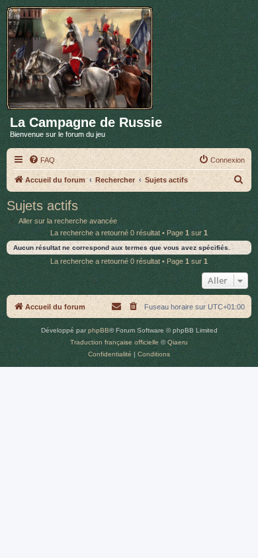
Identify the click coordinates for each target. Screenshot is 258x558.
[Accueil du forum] (84, 55)
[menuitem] (41, 160)
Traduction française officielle (114, 342)
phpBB (98, 330)
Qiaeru (177, 342)
